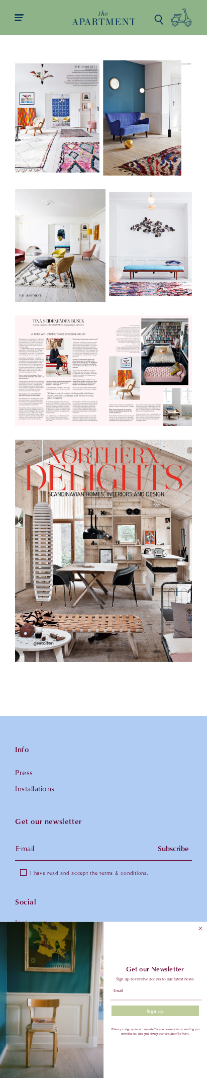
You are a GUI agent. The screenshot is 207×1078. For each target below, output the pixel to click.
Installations (35, 788)
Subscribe (173, 848)
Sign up (155, 1011)
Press (24, 772)
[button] (159, 20)
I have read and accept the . (89, 872)
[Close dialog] (200, 929)
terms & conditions (123, 872)
